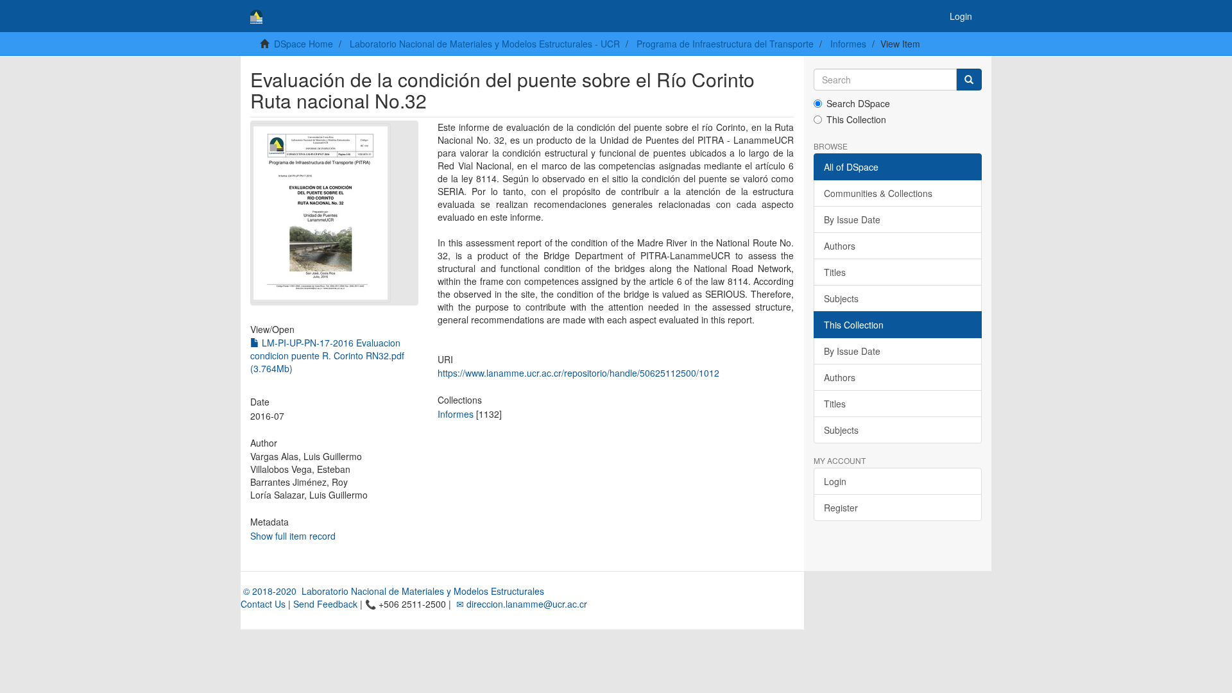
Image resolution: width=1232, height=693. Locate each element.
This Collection (856, 119)
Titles (835, 272)
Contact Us (263, 603)
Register (841, 507)
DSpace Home (303, 43)
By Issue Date (852, 219)
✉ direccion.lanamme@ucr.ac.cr (520, 603)
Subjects (841, 298)
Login (835, 481)
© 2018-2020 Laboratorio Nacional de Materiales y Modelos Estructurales (392, 591)
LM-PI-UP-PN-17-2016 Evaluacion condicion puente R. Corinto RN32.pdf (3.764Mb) (327, 355)
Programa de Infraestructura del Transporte (725, 43)
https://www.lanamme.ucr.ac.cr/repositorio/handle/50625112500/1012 (578, 372)
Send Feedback (325, 603)
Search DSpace (858, 103)
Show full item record (293, 535)
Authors (839, 245)
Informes (848, 43)
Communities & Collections (878, 193)
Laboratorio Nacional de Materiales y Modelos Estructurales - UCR (485, 43)
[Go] (969, 79)
